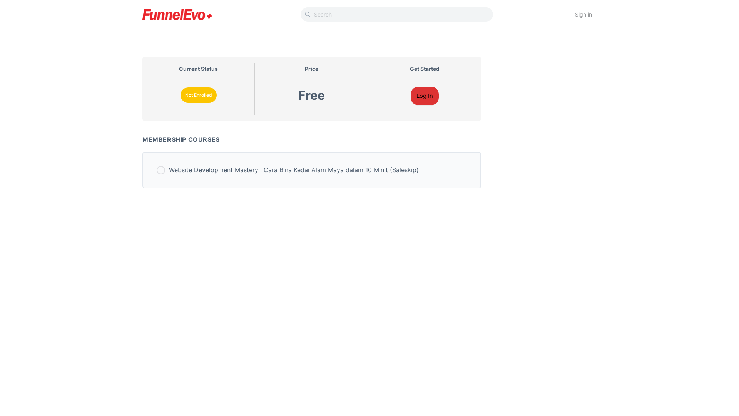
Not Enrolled (198, 95)
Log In (424, 95)
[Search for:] (397, 14)
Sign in (583, 14)
